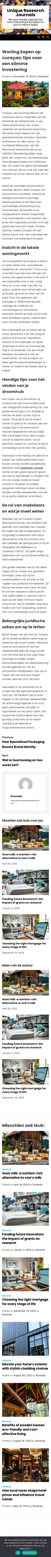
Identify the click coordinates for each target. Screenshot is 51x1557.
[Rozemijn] (25, 784)
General (6, 1169)
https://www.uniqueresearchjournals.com (25, 801)
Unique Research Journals (25, 12)
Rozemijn (44, 76)
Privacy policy (29, 1553)
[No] (47, 1546)
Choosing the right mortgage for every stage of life (24, 945)
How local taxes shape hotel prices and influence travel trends (24, 1494)
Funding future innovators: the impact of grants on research (22, 900)
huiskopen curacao (32, 467)
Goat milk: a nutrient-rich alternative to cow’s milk (19, 856)
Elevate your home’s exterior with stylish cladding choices (25, 1366)
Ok (18, 1553)
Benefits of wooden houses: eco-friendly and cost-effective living (23, 1429)
